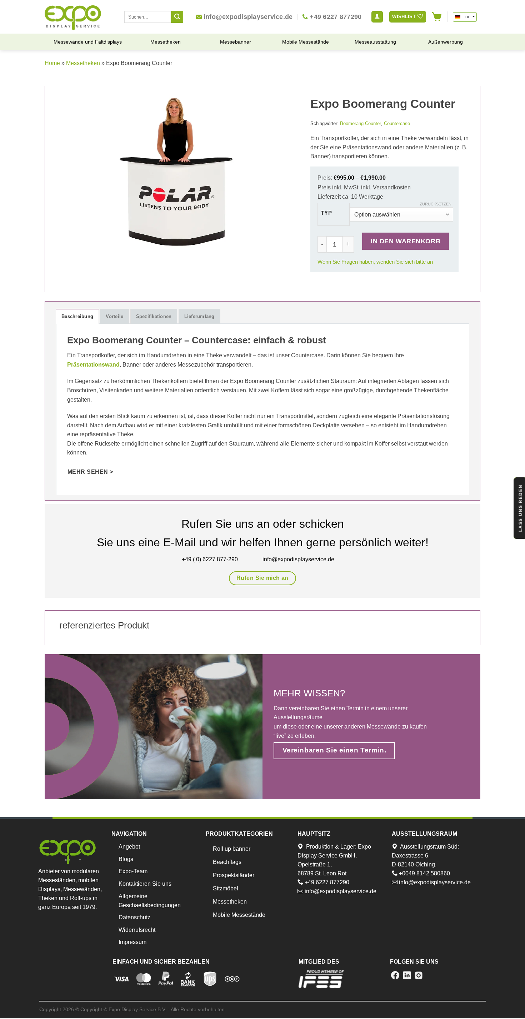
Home (52, 63)
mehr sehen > (90, 472)
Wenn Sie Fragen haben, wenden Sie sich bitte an (375, 262)
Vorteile (114, 316)
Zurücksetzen (435, 204)
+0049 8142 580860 (424, 873)
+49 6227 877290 (326, 882)
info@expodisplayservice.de (339, 891)
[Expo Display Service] (73, 17)
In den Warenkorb (405, 241)
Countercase (397, 123)
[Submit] (177, 17)
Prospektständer (233, 875)
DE (467, 17)
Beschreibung (77, 316)
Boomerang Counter (360, 123)
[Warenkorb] (436, 17)
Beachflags (227, 862)
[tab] (77, 316)
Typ (326, 213)
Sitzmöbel (225, 888)
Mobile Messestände (239, 915)
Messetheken (83, 63)
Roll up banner (231, 849)
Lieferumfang (199, 316)
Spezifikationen (154, 316)
